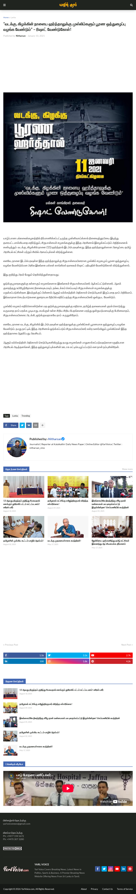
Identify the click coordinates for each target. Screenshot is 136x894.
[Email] (35, 425)
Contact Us (107, 889)
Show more (127, 469)
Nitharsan (54, 439)
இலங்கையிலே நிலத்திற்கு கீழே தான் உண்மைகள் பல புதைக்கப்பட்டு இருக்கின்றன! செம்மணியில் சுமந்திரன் (110, 504)
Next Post (126, 644)
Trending (26, 415)
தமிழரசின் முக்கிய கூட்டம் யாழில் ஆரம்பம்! (23, 540)
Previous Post (11, 644)
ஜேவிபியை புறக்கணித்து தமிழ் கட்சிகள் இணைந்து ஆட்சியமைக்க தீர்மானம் (110, 542)
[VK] (29, 425)
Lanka (13, 17)
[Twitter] (22, 425)
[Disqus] (68, 595)
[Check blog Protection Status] (13, 849)
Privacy (94, 889)
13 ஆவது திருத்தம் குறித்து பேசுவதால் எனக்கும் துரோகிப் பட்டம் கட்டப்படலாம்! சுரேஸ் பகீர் (21, 504)
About (84, 889)
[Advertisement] (68, 65)
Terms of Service (125, 889)
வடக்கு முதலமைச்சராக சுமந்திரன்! (64, 540)
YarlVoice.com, (28, 889)
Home (6, 17)
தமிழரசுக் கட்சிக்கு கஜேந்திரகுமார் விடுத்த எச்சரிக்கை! (68, 502)
